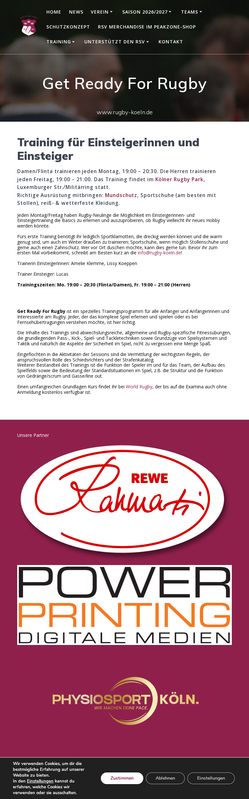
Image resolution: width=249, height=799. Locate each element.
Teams (189, 12)
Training (58, 42)
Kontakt (171, 42)
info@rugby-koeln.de (159, 253)
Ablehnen (165, 778)
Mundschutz (121, 195)
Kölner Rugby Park (179, 179)
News (76, 12)
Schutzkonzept (68, 27)
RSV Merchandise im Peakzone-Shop (147, 27)
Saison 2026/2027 (145, 12)
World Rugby (139, 386)
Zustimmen (122, 778)
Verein (100, 12)
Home (53, 12)
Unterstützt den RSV (114, 42)
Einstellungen (40, 781)
